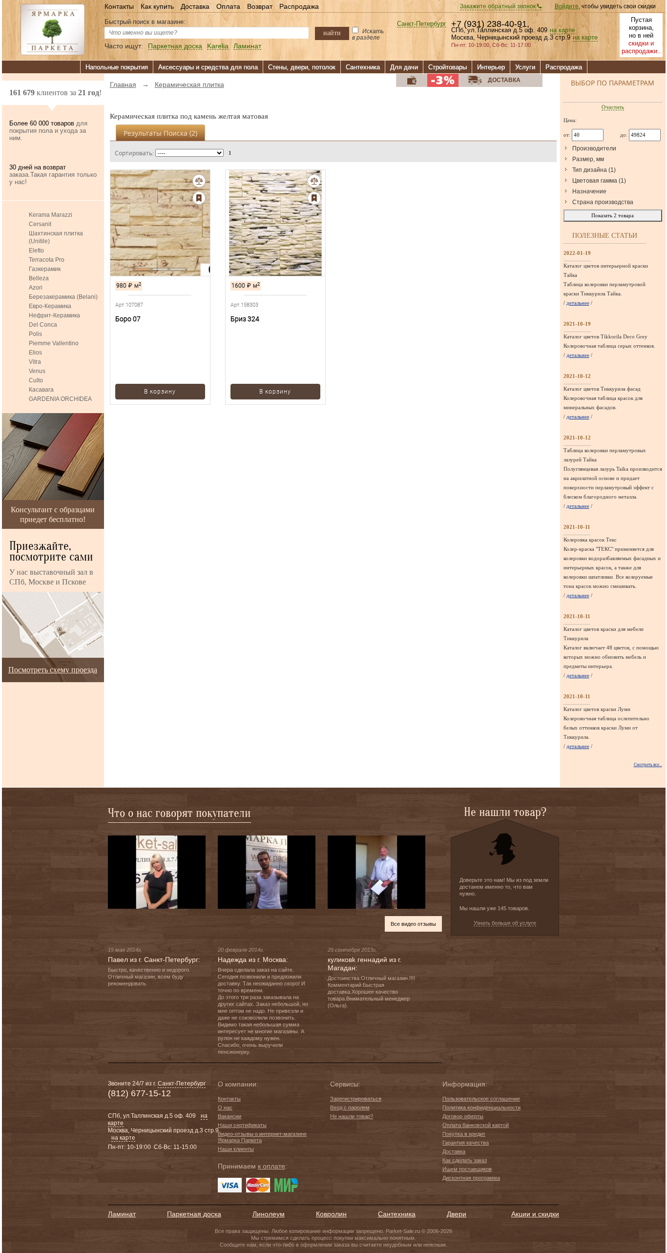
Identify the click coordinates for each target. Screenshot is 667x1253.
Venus (37, 371)
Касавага (41, 389)
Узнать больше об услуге (505, 923)
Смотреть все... (648, 764)
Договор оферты (462, 1116)
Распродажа (299, 6)
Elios (35, 352)
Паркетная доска (175, 46)
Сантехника (363, 67)
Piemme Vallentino (54, 343)
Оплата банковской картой (475, 1125)
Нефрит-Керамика (54, 315)
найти (332, 33)
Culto (36, 380)
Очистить (613, 107)
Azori (35, 287)
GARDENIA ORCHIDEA (60, 399)
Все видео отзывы (413, 924)
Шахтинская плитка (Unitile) (56, 237)
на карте (562, 30)
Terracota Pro (46, 259)
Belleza (39, 278)
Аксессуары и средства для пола (208, 67)
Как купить (157, 6)
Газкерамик (45, 269)
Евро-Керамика (50, 306)
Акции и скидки (535, 1214)
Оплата (228, 6)
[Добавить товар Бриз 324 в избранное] (314, 198)
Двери (456, 1214)
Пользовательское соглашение (481, 1099)
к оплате (271, 1166)
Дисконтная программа (471, 1178)
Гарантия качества (465, 1143)
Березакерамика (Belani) (63, 296)
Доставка (195, 6)
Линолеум (268, 1214)
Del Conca (43, 324)
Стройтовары (447, 67)
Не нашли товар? (351, 1116)
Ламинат (247, 46)
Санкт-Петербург (421, 24)
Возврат (259, 6)
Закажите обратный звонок (498, 6)
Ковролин (331, 1214)
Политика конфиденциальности (481, 1107)
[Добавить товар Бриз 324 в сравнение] (314, 181)
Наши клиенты (236, 1149)
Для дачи (404, 67)
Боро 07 (128, 319)
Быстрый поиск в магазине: (145, 21)
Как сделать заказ (464, 1160)
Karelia (218, 46)
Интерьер (491, 67)
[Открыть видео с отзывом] (157, 872)
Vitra (35, 361)
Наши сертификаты (242, 1125)
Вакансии (229, 1116)
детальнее (577, 303)
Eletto (36, 250)
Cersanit (40, 224)
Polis (35, 334)
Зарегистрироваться (355, 1099)
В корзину (160, 391)
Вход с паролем (350, 1107)
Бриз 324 (244, 319)
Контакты (119, 6)
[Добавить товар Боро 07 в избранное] (199, 198)
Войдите (567, 6)
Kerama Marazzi (50, 214)
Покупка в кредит (463, 1134)
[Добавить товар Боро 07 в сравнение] (199, 181)
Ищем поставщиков (467, 1169)
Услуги (525, 67)
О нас (225, 1107)
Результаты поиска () (160, 133)
